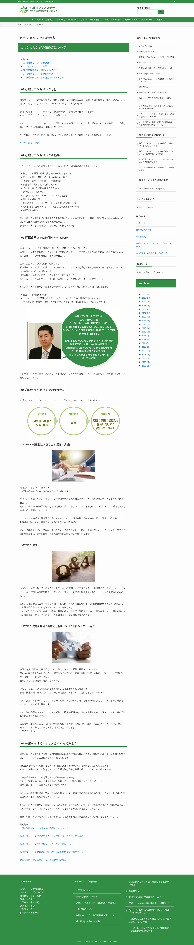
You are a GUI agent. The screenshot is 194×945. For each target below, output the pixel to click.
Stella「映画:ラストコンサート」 (152, 189)
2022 (146, 309)
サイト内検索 (143, 8)
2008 (146, 355)
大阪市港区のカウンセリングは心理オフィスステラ (44, 828)
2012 (145, 339)
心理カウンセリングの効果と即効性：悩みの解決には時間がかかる (51, 852)
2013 (145, 336)
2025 (146, 298)
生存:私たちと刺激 (143, 230)
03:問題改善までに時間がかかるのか (40, 70)
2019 (146, 320)
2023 (146, 305)
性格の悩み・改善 (146, 62)
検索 (161, 12)
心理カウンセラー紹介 (30, 896)
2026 (145, 294)
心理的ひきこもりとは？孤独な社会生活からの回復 (156, 80)
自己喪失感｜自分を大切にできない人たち (153, 253)
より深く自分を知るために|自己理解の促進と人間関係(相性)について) (156, 123)
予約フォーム (26, 909)
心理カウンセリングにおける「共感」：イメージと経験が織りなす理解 (156, 152)
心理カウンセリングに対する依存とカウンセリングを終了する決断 (51, 836)
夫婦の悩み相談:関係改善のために (153, 92)
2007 (146, 358)
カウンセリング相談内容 (31, 889)
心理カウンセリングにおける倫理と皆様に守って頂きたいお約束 (156, 144)
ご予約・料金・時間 (29, 143)
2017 (146, 328)
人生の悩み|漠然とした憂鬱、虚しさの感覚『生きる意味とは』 (156, 107)
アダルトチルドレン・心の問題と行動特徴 (156, 57)
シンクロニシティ (146, 207)
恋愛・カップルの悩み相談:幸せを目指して (156, 99)
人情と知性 (140, 223)
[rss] (174, 1)
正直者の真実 (141, 237)
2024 (146, 302)
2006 (146, 362)
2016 (146, 332)
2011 (145, 343)
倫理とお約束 (26, 899)
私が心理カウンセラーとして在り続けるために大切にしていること (156, 160)
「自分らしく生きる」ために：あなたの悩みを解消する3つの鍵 (156, 115)
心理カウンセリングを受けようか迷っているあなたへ (45, 844)
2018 (146, 324)
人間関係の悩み (145, 46)
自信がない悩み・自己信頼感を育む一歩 (155, 68)
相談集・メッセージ (29, 912)
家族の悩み (143, 87)
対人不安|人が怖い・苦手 (149, 73)
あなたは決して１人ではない (151, 272)
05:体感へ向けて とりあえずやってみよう (43, 77)
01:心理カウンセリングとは (36, 63)
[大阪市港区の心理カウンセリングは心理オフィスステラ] (39, 10)
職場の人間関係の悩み (148, 51)
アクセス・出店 (27, 906)
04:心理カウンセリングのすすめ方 (39, 74)
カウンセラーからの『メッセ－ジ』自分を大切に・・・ (156, 168)
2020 (146, 317)
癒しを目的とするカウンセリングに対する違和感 (43, 860)
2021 (146, 313)
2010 (145, 347)
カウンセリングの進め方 (31, 892)
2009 (146, 351)
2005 (145, 366)
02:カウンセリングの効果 (35, 66)
